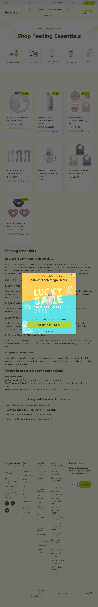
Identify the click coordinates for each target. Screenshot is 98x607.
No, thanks (49, 332)
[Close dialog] (73, 276)
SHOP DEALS (49, 325)
